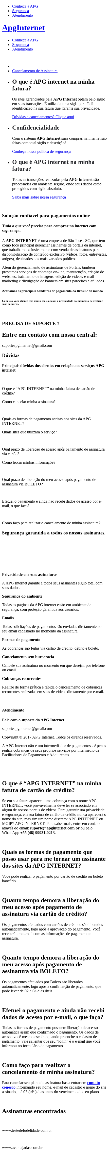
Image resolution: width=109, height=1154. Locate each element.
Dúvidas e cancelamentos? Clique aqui (43, 117)
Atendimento (22, 15)
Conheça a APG (25, 6)
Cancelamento (35, 71)
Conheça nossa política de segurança (41, 151)
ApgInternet (23, 27)
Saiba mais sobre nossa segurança (39, 197)
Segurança (20, 11)
